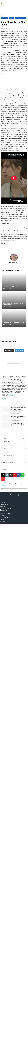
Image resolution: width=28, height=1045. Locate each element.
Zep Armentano (14, 263)
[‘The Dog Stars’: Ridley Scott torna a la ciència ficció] (5, 425)
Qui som (4, 398)
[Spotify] (22, 475)
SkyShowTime (5, 514)
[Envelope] (3, 479)
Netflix (2, 512)
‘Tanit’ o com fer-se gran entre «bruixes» (13, 322)
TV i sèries (3, 510)
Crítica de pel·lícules (20, 18)
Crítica (11, 18)
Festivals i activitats (14, 462)
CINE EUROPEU (5, 517)
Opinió (14, 466)
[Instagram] (11, 475)
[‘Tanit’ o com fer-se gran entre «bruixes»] (14, 318)
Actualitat (14, 438)
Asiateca (3, 519)
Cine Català (4, 18)
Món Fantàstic (14, 452)
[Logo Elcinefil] (5, 6)
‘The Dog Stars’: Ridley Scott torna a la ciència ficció (18, 425)
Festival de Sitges (6, 508)
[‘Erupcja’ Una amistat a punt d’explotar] (14, 282)
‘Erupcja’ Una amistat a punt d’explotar (13, 287)
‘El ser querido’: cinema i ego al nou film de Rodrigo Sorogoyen (18, 409)
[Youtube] (15, 475)
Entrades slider (14, 441)
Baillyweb (3, 485)
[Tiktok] (7, 475)
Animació (14, 469)
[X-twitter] (3, 475)
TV (14, 445)
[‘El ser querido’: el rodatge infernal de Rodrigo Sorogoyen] (14, 300)
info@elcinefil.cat (12, 395)
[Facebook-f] (19, 475)
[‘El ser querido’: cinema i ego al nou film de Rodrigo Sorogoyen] (5, 409)
